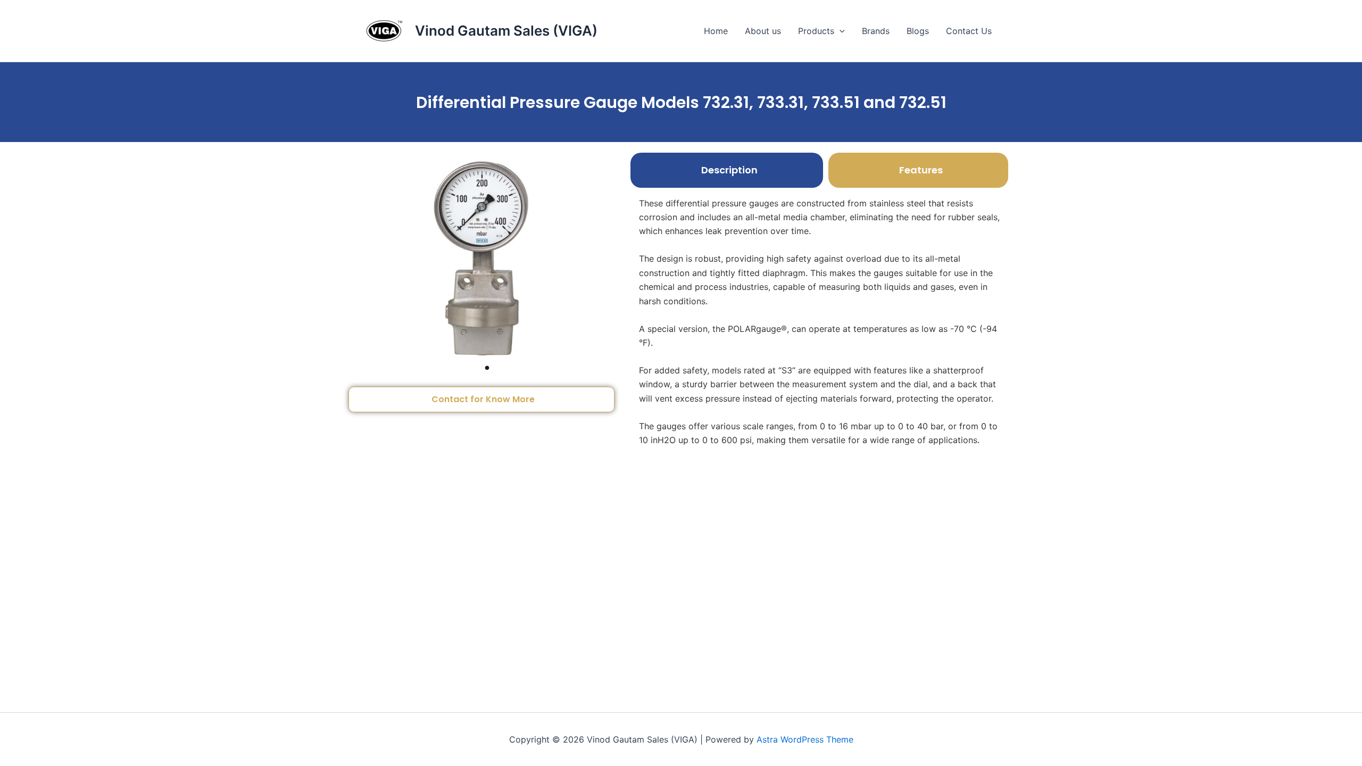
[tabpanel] (481, 256)
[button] (839, 31)
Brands (876, 31)
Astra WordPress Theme (805, 739)
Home (716, 31)
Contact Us (969, 31)
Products (816, 31)
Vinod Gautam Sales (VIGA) (506, 30)
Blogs (918, 31)
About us (763, 31)
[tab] (726, 170)
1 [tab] (486, 367)
